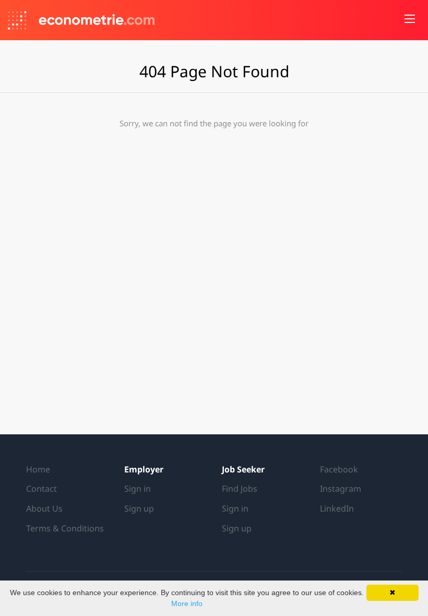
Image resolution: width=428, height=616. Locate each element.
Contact (41, 488)
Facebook (339, 469)
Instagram (340, 488)
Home (38, 469)
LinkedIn (337, 508)
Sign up (139, 508)
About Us (44, 508)
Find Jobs (239, 488)
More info (187, 603)
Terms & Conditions (65, 528)
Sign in (137, 488)
